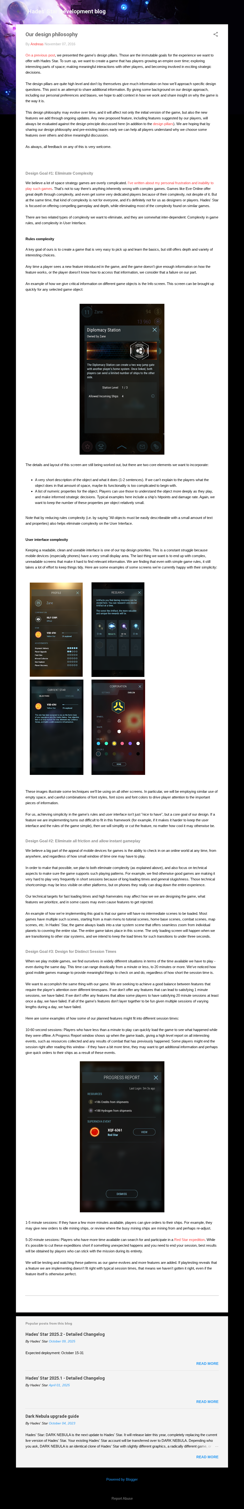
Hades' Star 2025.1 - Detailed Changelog (65, 1378)
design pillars (163, 124)
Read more (207, 1364)
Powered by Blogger (122, 1479)
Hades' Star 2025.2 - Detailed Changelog (65, 1334)
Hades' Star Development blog (66, 11)
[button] (216, 34)
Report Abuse (122, 1498)
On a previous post (40, 55)
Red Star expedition (189, 1240)
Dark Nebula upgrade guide (52, 1416)
